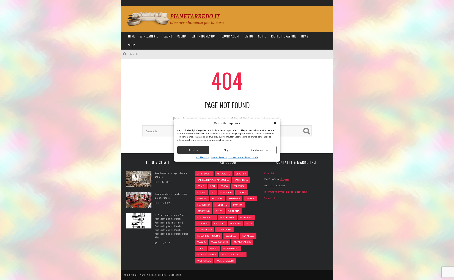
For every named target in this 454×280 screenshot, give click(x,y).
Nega (227, 150)
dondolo (217, 198)
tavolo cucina (219, 242)
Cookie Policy (202, 157)
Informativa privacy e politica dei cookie (286, 191)
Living (249, 36)
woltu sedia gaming (233, 254)
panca (218, 211)
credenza (239, 186)
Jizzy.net (284, 179)
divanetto (226, 192)
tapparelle (248, 236)
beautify (241, 173)
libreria (250, 198)
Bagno (168, 36)
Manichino (203, 204)
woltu (214, 248)
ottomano (203, 211)
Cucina (182, 36)
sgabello (231, 236)
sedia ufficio (204, 229)
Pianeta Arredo (148, 274)
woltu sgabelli (225, 260)
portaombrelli (205, 217)
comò (200, 186)
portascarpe (227, 217)
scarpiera (202, 223)
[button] (275, 123)
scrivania (235, 223)
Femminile (234, 198)
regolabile (246, 217)
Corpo (224, 186)
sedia (249, 223)
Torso (200, 248)
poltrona (233, 211)
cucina (201, 192)
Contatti (269, 172)
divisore (202, 198)
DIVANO (242, 192)
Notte (262, 36)
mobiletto (221, 204)
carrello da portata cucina (213, 180)
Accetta (193, 150)
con (212, 186)
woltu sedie (204, 260)
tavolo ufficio (242, 242)
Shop (131, 45)
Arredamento (149, 36)
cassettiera (241, 180)
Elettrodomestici (204, 36)
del (213, 192)
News (304, 36)
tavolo (201, 242)
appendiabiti (204, 173)
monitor (238, 204)
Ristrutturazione (283, 36)
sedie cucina (224, 229)
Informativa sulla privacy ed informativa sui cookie (234, 157)
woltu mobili (231, 248)
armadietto (223, 173)
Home (131, 36)
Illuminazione (230, 36)
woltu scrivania (206, 254)
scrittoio (219, 223)
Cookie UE (270, 197)
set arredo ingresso (208, 236)
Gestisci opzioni (260, 150)
